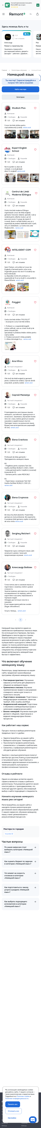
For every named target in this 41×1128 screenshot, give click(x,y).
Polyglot (16, 302)
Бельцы (4, 1126)
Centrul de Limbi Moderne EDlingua (21, 193)
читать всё (27, 128)
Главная (4, 70)
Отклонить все (13, 1111)
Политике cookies (23, 1096)
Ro (31, 14)
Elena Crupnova (20, 497)
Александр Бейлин (22, 567)
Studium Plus (18, 108)
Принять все (12, 1104)
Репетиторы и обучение (19, 70)
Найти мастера (20, 89)
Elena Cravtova (20, 439)
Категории (20, 97)
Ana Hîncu (17, 361)
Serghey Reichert (21, 533)
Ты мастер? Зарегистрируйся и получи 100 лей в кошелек (20, 81)
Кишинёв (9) (9, 834)
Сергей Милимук (21, 395)
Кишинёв (5, 1123)
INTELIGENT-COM (21, 250)
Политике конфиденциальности (16, 1099)
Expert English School (19, 149)
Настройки (12, 1118)
